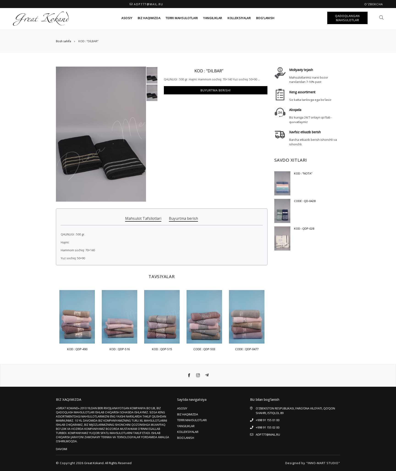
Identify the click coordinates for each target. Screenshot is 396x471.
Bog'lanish (265, 18)
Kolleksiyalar (239, 18)
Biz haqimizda (149, 18)
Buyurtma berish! (216, 90)
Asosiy (126, 18)
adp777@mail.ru (148, 4)
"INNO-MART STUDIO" (323, 463)
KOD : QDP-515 (162, 349)
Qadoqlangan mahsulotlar (347, 18)
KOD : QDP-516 (120, 349)
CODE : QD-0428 (305, 201)
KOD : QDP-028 (304, 228)
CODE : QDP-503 (204, 349)
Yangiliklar (212, 18)
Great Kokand (94, 463)
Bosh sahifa (63, 41)
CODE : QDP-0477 (246, 349)
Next (272, 311)
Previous (51, 311)
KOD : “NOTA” (303, 173)
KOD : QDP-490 (77, 349)
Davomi (61, 449)
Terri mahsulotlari (182, 18)
